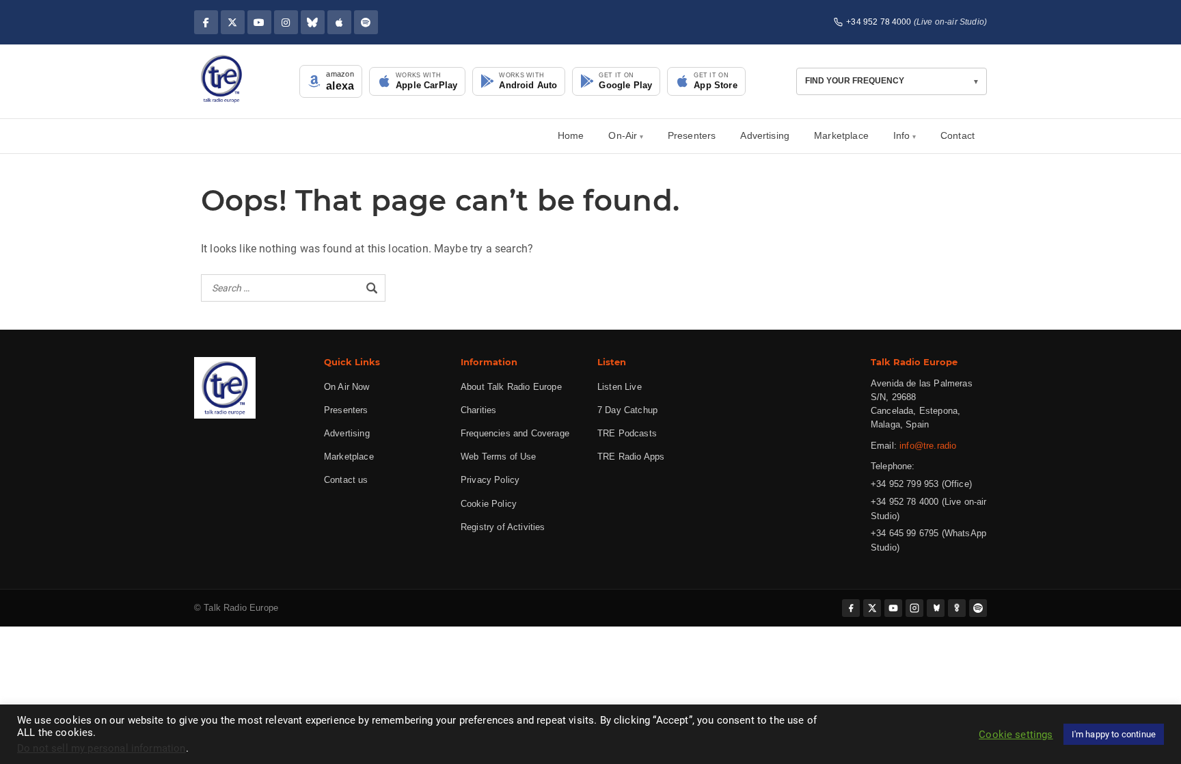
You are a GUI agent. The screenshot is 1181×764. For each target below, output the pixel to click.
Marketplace (841, 135)
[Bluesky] (313, 22)
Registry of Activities (503, 527)
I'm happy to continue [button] (1114, 734)
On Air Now (347, 387)
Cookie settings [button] (1016, 734)
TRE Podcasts (627, 433)
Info (901, 135)
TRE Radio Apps (630, 456)
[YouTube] (259, 22)
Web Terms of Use (499, 456)
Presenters (692, 135)
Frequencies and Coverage (515, 433)
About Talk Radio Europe (511, 387)
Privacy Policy (490, 480)
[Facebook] (206, 22)
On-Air (622, 135)
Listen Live (619, 387)
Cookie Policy (489, 504)
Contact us (346, 480)
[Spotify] (366, 22)
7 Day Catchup (627, 410)
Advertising (764, 135)
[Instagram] (286, 22)
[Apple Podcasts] (339, 22)
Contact (957, 135)
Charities (478, 410)
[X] (233, 22)
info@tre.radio (927, 445)
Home (571, 135)
